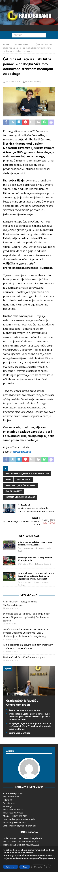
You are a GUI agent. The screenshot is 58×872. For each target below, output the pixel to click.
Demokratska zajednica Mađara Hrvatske (27, 473)
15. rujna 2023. (26, 582)
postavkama (49, 858)
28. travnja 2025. (13, 81)
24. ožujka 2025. (26, 564)
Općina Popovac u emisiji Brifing (24, 709)
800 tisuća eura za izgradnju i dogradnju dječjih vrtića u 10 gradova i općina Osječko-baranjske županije (26, 617)
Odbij (24, 867)
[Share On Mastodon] (51, 122)
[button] (53, 28)
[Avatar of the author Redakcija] (29, 776)
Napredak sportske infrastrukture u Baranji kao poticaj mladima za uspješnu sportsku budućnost (36, 576)
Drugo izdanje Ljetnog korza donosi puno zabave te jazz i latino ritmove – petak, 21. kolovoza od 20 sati (30, 716)
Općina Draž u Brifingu (19, 732)
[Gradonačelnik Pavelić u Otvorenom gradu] (29, 693)
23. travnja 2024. (26, 548)
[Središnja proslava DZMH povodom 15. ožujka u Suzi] (9, 560)
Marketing (8, 822)
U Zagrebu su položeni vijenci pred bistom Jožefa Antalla (35, 543)
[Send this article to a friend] (32, 122)
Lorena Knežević (33, 81)
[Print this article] (38, 122)
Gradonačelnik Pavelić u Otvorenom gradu (24, 657)
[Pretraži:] (29, 34)
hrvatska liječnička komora (20, 485)
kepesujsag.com (22, 451)
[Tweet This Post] (12, 122)
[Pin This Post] (25, 122)
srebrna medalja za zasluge (20, 497)
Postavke (38, 867)
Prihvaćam (10, 867)
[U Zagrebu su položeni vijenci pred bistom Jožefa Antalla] (9, 545)
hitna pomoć (23, 479)
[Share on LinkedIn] (19, 122)
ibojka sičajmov (13, 491)
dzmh (8, 479)
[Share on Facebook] (6, 122)
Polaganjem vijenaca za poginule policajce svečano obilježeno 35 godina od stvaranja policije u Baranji (30, 726)
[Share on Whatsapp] (44, 122)
